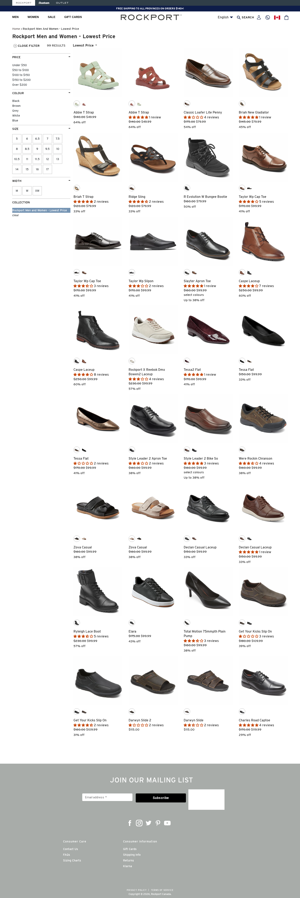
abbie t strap (83, 112)
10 (57, 148)
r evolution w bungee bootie (205, 197)
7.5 (58, 138)
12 (47, 159)
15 (27, 169)
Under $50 (19, 65)
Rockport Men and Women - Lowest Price (39, 210)
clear (15, 215)
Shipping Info (132, 854)
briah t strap (83, 197)
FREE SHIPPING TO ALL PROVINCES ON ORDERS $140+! (150, 8)
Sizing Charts (72, 860)
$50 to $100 (20, 70)
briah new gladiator (254, 112)
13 (57, 159)
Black (15, 101)
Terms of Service (162, 890)
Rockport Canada (161, 894)
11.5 (37, 159)
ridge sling (137, 197)
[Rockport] (23, 3)
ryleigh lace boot (87, 631)
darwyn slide (193, 720)
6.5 (37, 138)
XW (37, 190)
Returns (128, 860)
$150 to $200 (21, 79)
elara (132, 631)
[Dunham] (44, 3)
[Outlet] (62, 3)
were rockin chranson (255, 458)
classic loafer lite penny (203, 112)
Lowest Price (83, 45)
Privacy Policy (137, 890)
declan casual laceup (200, 547)
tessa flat (246, 370)
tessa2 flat (192, 370)
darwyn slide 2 (140, 720)
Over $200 (19, 84)
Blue (15, 120)
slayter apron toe (197, 281)
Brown (16, 105)
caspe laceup (249, 281)
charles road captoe (254, 720)
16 (37, 169)
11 (27, 159)
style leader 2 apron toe (148, 458)
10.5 (17, 159)
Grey (15, 110)
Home (16, 28)
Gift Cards (73, 17)
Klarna (127, 866)
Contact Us (70, 849)
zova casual (82, 547)
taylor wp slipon (141, 281)
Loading (181, 743)
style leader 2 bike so (201, 458)
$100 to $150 (21, 75)
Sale (51, 17)
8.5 (27, 148)
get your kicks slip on (255, 631)
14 (17, 169)
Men (15, 17)
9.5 (47, 148)
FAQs (66, 854)
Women (33, 17)
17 (47, 169)
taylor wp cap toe (252, 197)
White (16, 115)
